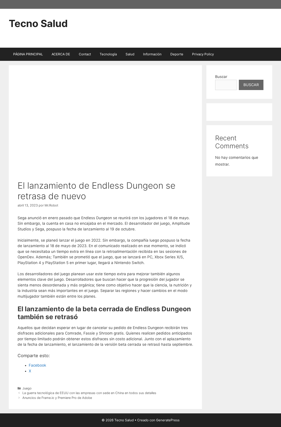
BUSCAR (251, 85)
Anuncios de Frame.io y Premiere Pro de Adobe (57, 398)
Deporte (176, 54)
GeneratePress (168, 420)
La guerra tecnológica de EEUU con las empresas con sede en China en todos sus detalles (89, 393)
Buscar (221, 76)
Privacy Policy (203, 54)
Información (152, 54)
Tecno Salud (38, 23)
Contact (85, 54)
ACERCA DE (61, 54)
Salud (130, 54)
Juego (27, 388)
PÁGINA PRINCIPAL (28, 54)
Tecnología (108, 54)
